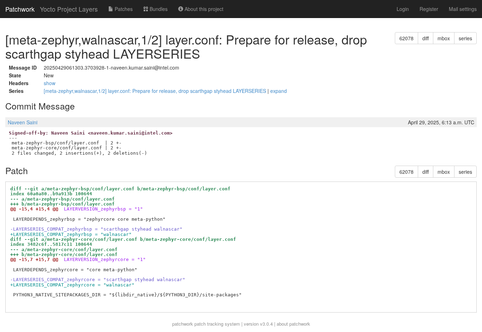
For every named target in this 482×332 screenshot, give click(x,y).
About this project (203, 8)
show (49, 83)
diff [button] (425, 38)
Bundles (158, 8)
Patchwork (20, 8)
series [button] (465, 38)
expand (278, 90)
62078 (406, 38)
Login (403, 8)
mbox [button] (444, 38)
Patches (123, 8)
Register (429, 8)
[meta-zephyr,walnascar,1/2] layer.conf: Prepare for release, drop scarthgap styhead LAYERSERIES (155, 90)
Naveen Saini (22, 122)
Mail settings (463, 8)
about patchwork (293, 323)
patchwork (182, 323)
